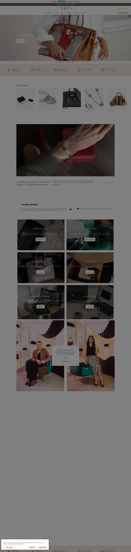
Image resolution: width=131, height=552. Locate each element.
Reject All (32, 547)
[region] (25, 544)
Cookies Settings (9, 547)
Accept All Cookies (42, 547)
